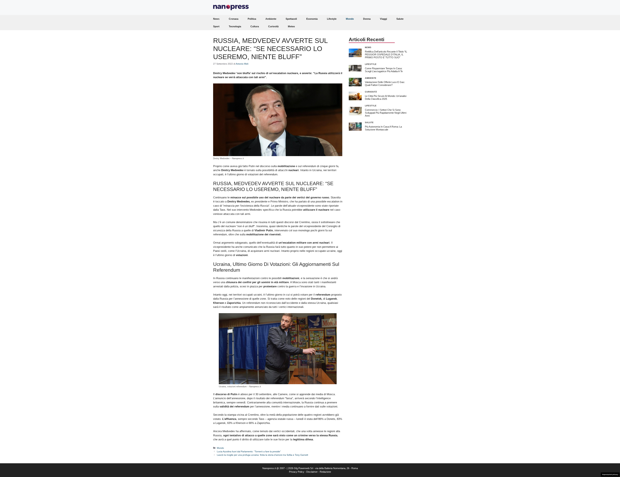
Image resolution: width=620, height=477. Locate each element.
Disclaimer (312, 471)
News (216, 18)
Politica (252, 18)
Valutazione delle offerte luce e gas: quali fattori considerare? (385, 83)
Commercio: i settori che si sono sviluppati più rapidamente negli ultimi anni (385, 112)
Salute (399, 18)
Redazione (325, 471)
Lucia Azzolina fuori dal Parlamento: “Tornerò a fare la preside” (249, 451)
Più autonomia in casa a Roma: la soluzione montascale (383, 128)
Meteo (291, 26)
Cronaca (233, 18)
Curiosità (273, 26)
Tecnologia (235, 26)
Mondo (350, 18)
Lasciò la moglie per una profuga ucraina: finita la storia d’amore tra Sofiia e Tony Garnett (262, 455)
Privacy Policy (296, 471)
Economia (312, 18)
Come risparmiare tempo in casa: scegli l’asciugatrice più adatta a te (384, 69)
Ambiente (270, 18)
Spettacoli (291, 18)
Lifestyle (331, 18)
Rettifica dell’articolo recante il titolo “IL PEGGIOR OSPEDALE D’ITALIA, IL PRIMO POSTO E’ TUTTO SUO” (386, 54)
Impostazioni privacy (610, 474)
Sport (216, 26)
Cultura (254, 26)
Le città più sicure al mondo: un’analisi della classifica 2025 (385, 97)
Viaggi (383, 18)
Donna (367, 18)
